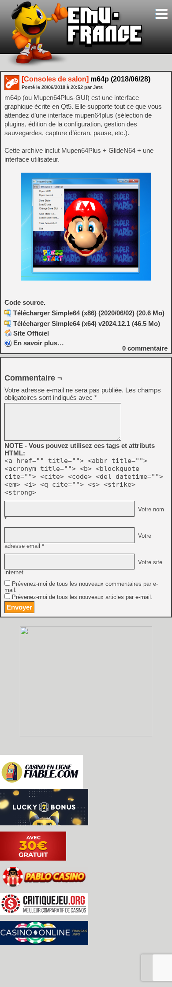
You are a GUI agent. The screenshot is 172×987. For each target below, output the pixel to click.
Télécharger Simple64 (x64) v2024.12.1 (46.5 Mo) (86, 323)
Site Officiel (31, 333)
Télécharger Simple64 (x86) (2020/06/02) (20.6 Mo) (89, 313)
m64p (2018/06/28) (86, 79)
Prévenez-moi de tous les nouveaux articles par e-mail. (82, 597)
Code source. (24, 302)
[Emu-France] (75, 65)
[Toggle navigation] (161, 14)
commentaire (145, 348)
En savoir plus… (38, 343)
